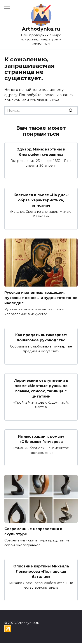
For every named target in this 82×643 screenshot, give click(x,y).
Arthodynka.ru (41, 29)
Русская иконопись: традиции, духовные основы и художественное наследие (40, 297)
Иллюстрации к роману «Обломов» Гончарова (41, 439)
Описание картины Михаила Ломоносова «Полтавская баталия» (41, 571)
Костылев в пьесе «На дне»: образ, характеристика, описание (41, 200)
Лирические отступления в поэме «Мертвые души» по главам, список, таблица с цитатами (41, 388)
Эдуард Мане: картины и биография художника (41, 152)
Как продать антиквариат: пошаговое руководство (41, 337)
